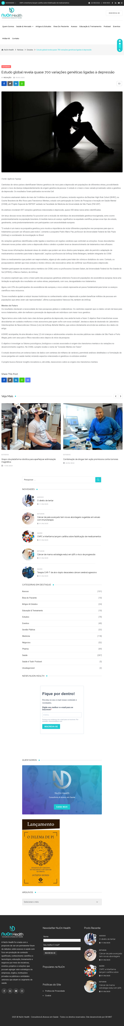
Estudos (5, 455)
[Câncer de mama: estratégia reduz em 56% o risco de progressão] (28, 554)
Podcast (107, 26)
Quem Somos (8, 26)
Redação (8, 77)
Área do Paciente (61, 26)
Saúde (40, 533)
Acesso (74, 26)
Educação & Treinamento (90, 26)
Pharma (25, 649)
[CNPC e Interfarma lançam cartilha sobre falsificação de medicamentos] (28, 536)
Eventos (116, 26)
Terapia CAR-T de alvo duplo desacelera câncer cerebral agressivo (67, 572)
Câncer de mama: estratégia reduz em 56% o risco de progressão (66, 554)
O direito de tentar (45, 500)
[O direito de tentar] (28, 500)
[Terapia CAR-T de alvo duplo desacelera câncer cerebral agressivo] (28, 572)
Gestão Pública (28, 629)
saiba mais (62, 807)
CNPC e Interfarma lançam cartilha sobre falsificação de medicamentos (44, 3)
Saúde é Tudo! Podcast (32, 661)
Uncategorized (28, 668)
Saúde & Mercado (23, 26)
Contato (15, 38)
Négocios (26, 642)
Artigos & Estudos (43, 26)
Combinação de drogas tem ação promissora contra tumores (90, 459)
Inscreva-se (114, 13)
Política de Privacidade (55, 991)
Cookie (48, 995)
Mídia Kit (6, 38)
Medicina (26, 636)
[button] (116, 396)
